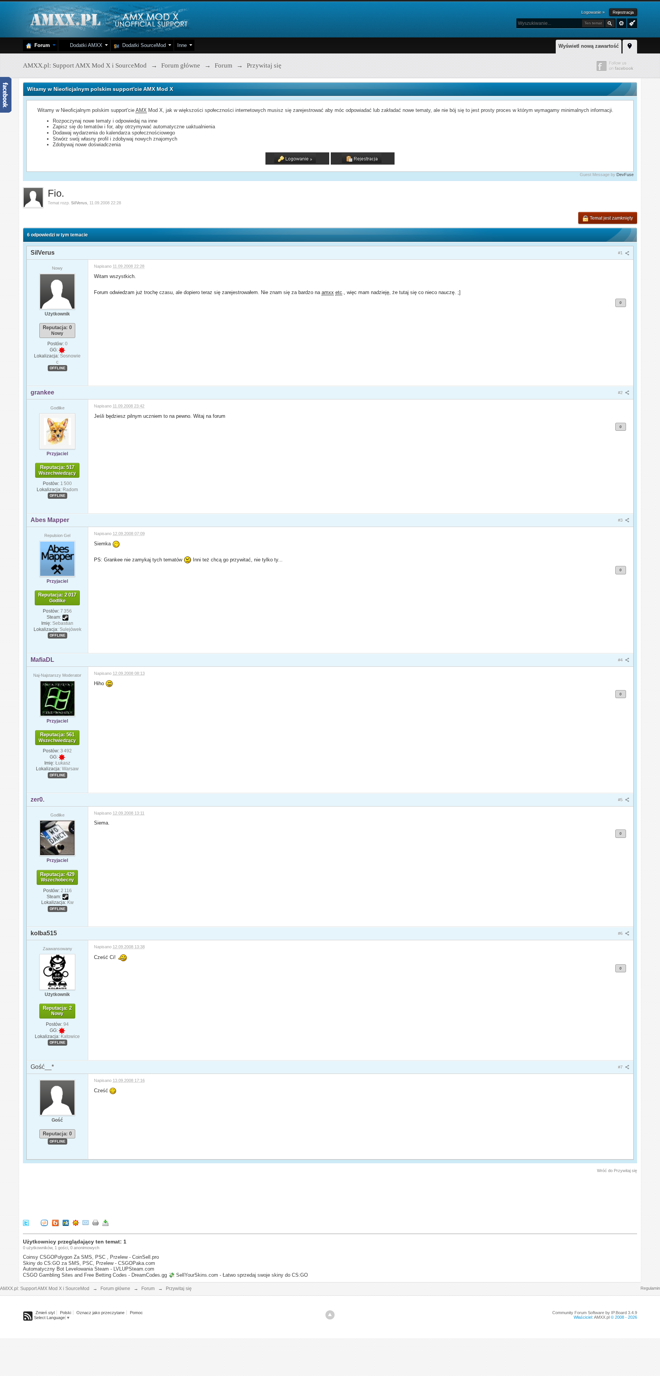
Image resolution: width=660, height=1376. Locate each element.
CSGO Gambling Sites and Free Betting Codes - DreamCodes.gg (95, 1275)
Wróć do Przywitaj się (617, 1170)
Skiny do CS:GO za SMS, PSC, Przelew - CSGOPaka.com (89, 1263)
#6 (621, 933)
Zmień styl (45, 1312)
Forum (40, 45)
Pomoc (136, 1312)
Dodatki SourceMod (142, 45)
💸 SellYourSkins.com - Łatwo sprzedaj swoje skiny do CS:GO (238, 1275)
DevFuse (625, 174)
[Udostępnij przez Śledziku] (66, 1223)
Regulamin (650, 1288)
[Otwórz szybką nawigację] (630, 45)
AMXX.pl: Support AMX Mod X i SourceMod (44, 1288)
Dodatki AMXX (84, 45)
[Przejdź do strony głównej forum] (108, 19)
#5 (621, 799)
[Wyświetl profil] (57, 291)
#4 (621, 660)
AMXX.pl (602, 1317)
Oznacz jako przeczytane (100, 1312)
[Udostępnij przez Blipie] (55, 1223)
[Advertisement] (162, 1195)
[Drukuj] (95, 1223)
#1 (621, 253)
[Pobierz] (105, 1223)
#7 (621, 1067)
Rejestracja (623, 12)
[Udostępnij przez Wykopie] (44, 1223)
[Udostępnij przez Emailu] (85, 1223)
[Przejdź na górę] (330, 1314)
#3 (621, 520)
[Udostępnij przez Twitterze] (26, 1223)
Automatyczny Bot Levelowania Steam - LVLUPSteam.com (88, 1269)
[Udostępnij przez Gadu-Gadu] (76, 1223)
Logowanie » (593, 12)
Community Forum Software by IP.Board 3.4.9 (594, 1312)
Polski (65, 1312)
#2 (621, 392)
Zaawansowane (621, 23)
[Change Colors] (631, 22)
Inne (182, 45)
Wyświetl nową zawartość (588, 46)
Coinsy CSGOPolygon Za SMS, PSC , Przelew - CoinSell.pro (91, 1257)
